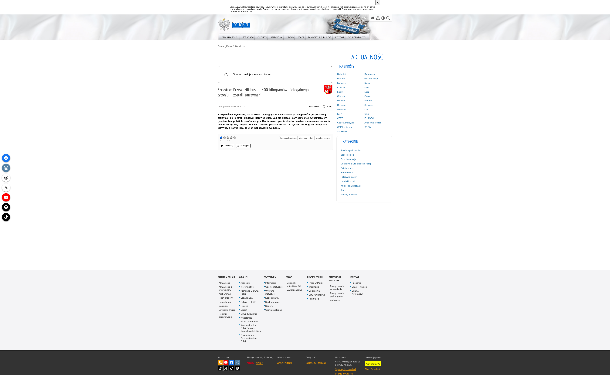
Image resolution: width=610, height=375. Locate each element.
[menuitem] (230, 36)
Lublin (340, 92)
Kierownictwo (247, 287)
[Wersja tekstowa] (383, 18)
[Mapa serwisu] (378, 18)
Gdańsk (341, 78)
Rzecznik (356, 283)
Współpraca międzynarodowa (249, 320)
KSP (366, 87)
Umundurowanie (249, 314)
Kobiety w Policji (349, 194)
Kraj (366, 109)
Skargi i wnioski (359, 287)
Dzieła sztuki (347, 168)
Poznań (341, 100)
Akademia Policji (372, 122)
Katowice (341, 83)
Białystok (341, 74)
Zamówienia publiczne (335, 279)
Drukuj (328, 106)
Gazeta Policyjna (345, 122)
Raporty (269, 306)
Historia (244, 306)
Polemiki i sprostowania (225, 316)
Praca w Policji (315, 277)
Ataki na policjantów (350, 150)
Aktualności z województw (225, 288)
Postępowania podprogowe (337, 295)
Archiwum (335, 300)
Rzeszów (341, 105)
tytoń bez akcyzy (323, 138)
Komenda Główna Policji (249, 292)
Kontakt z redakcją (284, 363)
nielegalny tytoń (306, 138)
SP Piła (368, 127)
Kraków (341, 87)
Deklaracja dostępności (316, 363)
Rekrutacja (313, 299)
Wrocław (341, 109)
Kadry (343, 190)
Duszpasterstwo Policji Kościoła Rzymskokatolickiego (251, 328)
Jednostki (245, 283)
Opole (367, 96)
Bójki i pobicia (347, 154)
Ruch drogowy (226, 298)
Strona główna (225, 46)
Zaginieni (223, 306)
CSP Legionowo (345, 127)
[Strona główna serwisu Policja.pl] (372, 18)
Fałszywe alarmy (349, 177)
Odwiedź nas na (225, 362)
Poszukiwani (225, 302)
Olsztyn (341, 96)
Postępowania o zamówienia (338, 288)
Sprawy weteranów (357, 292)
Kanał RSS (220, 362)
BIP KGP (259, 363)
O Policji (243, 277)
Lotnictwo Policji (227, 310)
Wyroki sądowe (294, 290)
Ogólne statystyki (273, 287)
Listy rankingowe (316, 295)
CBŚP (367, 114)
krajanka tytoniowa (288, 138)
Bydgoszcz (369, 74)
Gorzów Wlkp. (371, 78)
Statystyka (270, 277)
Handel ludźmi (348, 181)
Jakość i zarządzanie (351, 185)
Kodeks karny (272, 298)
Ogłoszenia (314, 291)
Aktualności (240, 46)
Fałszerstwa (347, 172)
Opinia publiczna (273, 310)
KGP (339, 114)
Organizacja (247, 298)
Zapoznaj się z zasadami (345, 369)
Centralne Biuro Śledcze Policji (356, 163)
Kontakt (354, 277)
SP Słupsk (342, 131)
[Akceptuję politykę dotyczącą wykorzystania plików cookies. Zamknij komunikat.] (377, 2)
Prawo (289, 277)
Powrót (315, 106)
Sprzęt (244, 310)
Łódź (366, 92)
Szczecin (368, 105)
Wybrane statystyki (269, 292)
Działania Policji (226, 277)
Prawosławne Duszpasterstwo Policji (249, 338)
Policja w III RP (248, 302)
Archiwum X (225, 294)
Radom (368, 100)
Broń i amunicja (348, 159)
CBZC (340, 118)
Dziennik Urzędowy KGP (294, 284)
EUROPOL (369, 118)
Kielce (367, 83)
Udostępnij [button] (228, 146)
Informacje (270, 283)
